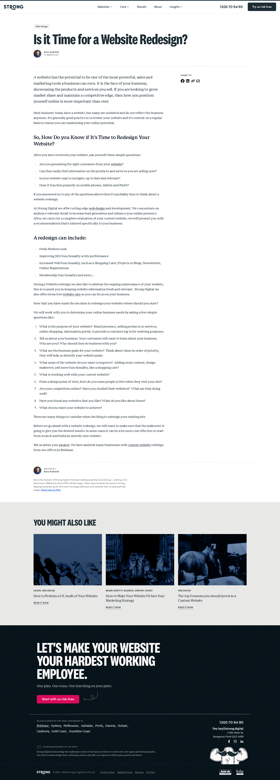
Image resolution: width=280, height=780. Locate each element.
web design (97, 208)
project (64, 445)
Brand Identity (114, 591)
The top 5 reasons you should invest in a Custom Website (207, 598)
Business (129, 591)
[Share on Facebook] (183, 81)
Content (139, 591)
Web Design (41, 26)
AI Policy (150, 772)
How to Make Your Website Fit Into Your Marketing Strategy (135, 598)
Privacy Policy (107, 772)
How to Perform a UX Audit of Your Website (66, 596)
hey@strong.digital (230, 728)
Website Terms (124, 772)
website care (72, 294)
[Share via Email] (198, 81)
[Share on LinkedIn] (188, 81)
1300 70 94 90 (231, 7)
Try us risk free (262, 6)
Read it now (41, 603)
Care (123, 6)
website (116, 164)
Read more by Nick (51, 490)
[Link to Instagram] (235, 741)
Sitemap (139, 772)
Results (141, 6)
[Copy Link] (193, 81)
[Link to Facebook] (229, 741)
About (158, 6)
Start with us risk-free (58, 699)
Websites (103, 6)
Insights (175, 6)
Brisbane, (43, 726)
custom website (139, 445)
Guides (37, 591)
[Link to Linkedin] (241, 741)
